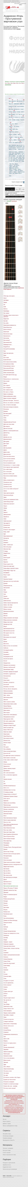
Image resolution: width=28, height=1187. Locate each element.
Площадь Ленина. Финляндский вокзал (12, 847)
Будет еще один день (8, 353)
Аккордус (6, 9)
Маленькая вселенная (9, 611)
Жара (5, 478)
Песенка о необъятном (9, 809)
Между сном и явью (8, 622)
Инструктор (6, 538)
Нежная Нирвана (7, 706)
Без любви (6, 323)
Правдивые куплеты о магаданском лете (13, 864)
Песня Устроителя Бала (9, 836)
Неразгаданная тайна (8, 719)
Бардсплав (6, 318)
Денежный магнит (8, 439)
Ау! (4, 304)
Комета (5, 577)
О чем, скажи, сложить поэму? (11, 759)
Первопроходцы (7, 805)
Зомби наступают (7, 521)
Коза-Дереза (6, 572)
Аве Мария (6, 300)
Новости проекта (6, 1121)
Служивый (6, 952)
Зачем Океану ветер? (8, 501)
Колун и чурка (7, 574)
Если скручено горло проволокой (11, 467)
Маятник (5, 615)
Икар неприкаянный (8, 536)
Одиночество (7, 766)
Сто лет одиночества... (9, 982)
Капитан (5, 559)
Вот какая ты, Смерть (8, 391)
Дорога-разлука (7, 454)
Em (17, 83)
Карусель (6, 561)
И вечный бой (7, 525)
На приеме (6, 652)
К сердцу (6, 551)
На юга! (5, 660)
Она (4, 783)
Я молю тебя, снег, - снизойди (10, 1086)
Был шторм (6, 357)
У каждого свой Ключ (8, 1021)
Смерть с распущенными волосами (12, 954)
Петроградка (6, 842)
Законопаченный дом (8, 495)
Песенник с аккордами (13, 9)
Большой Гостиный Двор (9, 348)
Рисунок (5, 909)
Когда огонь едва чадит (9, 566)
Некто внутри (7, 712)
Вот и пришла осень (8, 389)
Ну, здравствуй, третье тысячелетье (12, 755)
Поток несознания (8, 860)
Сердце (5, 939)
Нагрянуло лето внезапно (9, 665)
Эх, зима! (6, 1075)
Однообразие (7, 770)
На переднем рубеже (8, 650)
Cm (6, 83)
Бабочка (5, 308)
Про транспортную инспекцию (10, 877)
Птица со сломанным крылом (10, 894)
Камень (5, 555)
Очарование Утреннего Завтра (10, 796)
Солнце (5, 967)
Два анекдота (7, 426)
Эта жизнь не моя (8, 1071)
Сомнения (6, 969)
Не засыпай (6, 684)
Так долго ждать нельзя (9, 997)
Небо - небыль (7, 695)
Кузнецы (5, 583)
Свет (5, 924)
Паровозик (6, 800)
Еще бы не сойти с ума (9, 473)
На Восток (6, 648)
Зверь (5, 510)
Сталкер (5, 974)
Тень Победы (6, 1004)
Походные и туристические (9, 1162)
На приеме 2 (6, 654)
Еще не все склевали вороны (10, 475)
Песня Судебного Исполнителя (11, 834)
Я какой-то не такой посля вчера (11, 1083)
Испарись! (6, 542)
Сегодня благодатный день (10, 931)
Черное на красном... (8, 1051)
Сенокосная (6, 935)
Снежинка (6, 957)
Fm (20, 83)
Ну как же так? (7, 753)
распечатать (8, 84)
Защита (5, 506)
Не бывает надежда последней (11, 671)
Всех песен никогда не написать (11, 407)
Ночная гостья (7, 740)
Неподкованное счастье (9, 716)
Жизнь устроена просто (9, 480)
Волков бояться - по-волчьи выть (11, 379)
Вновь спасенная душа (9, 372)
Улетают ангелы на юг (9, 1025)
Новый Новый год (7, 736)
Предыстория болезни (9, 866)
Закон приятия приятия (9, 493)
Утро (5, 1036)
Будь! (5, 355)
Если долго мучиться (8, 460)
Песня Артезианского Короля (10, 817)
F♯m (23, 83)
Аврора (5, 302)
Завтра (5, 490)
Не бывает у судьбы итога (9, 673)
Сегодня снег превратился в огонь (11, 933)
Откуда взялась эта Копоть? (10, 794)
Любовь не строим (8, 607)
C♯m (9, 83)
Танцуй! (5, 1002)
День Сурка (6, 443)
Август (5, 298)
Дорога (5, 450)
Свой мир (6, 926)
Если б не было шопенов (9, 458)
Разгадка (6, 901)
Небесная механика (8, 691)
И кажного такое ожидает (9, 529)
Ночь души (6, 746)
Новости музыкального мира (9, 1154)
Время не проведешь (8, 394)
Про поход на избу (8, 875)
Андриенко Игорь (22, 9)
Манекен (5, 613)
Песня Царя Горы (7, 840)
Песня (5, 815)
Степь (5, 978)
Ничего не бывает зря (8, 727)
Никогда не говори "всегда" (10, 725)
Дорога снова (7, 452)
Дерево (5, 445)
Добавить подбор (7, 1123)
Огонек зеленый (7, 764)
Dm (11, 83)
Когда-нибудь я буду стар (9, 570)
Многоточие (6, 635)
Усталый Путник (7, 1030)
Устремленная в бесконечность (11, 1034)
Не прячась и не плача (9, 686)
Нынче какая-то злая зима (9, 757)
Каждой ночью (7, 553)
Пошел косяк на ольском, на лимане (12, 862)
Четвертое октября (8, 1055)
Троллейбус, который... (9, 1015)
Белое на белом (7, 329)
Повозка (5, 849)
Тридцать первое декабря (9, 1012)
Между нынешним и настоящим (11, 617)
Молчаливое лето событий (10, 637)
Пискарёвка (6, 845)
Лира (5, 589)
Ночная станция (7, 742)
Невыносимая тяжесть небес (10, 703)
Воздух (5, 376)
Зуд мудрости (7, 523)
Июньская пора (7, 549)
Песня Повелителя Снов (9, 827)
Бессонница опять (8, 342)
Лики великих (7, 587)
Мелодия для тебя (8, 624)
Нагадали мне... (7, 663)
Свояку (5, 929)
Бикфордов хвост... (8, 344)
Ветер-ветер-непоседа (9, 370)
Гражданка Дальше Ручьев (10, 422)
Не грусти (6, 678)
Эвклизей (6, 1062)
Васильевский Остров (9, 368)
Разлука (5, 903)
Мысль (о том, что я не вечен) (10, 645)
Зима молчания (7, 514)
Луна (5, 594)
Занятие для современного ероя (11, 499)
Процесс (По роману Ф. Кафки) (11, 888)
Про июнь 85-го (7, 870)
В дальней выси (7, 359)
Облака (5, 762)
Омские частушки (8, 779)
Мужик (5, 639)
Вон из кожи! (6, 381)
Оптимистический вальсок (10, 785)
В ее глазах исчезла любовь (10, 361)
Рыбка (5, 916)
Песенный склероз (8, 813)
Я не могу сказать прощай (9, 1088)
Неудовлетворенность (9, 723)
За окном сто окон (8, 486)
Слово (5, 950)
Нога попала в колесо (8, 738)
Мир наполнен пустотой (9, 630)
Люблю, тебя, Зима (8, 604)
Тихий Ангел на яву (8, 1006)
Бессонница (6, 338)
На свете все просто (8, 658)
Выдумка (6, 411)
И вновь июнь (7, 527)
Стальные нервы (7, 976)
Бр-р (5, 351)
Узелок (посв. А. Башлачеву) (10, 1023)
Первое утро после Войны (9, 802)
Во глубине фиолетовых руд (10, 374)
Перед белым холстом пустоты (11, 807)
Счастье (5, 993)
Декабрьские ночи (8, 437)
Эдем (5, 1064)
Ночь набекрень (7, 749)
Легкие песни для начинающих (10, 1169)
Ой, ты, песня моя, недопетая (10, 774)
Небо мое (6, 699)
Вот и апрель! (7, 385)
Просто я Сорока (7, 883)
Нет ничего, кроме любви (9, 721)
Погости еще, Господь (9, 851)
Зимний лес (6, 516)
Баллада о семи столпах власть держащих (11, 316)
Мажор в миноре (7, 609)
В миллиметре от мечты (9, 366)
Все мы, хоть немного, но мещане (11, 402)
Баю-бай (5, 320)
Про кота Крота (7, 873)
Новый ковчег (7, 734)
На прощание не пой (8, 656)
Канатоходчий (7, 557)
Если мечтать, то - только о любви (11, 465)
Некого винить (7, 710)
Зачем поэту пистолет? (9, 503)
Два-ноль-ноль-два (8, 428)
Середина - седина (8, 941)
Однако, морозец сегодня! (9, 768)
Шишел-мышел (7, 1060)
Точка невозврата (7, 1010)
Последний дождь (8, 855)
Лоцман (5, 592)
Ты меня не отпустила (9, 1019)
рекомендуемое (7, 2)
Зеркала (5, 512)
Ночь (5, 744)
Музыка (5, 641)
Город (5, 419)
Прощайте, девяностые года (10, 890)
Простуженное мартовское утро (11, 886)
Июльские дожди (7, 546)
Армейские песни (7, 1164)
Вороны (5, 383)
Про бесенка (6, 868)
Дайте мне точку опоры (9, 424)
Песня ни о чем (7, 822)
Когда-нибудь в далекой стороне (11, 568)
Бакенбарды (6, 311)
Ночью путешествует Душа (10, 751)
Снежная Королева (8, 959)
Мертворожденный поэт (9, 628)
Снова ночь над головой (9, 963)
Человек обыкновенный (9, 1047)
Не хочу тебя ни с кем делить (10, 688)
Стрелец (5, 987)
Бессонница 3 (7, 340)
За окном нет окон (8, 482)
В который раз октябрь (9, 364)
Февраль (6, 1040)
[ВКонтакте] (24, 182)
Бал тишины (6, 313)
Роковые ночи (7, 911)
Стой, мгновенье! (7, 984)
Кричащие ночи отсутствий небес (11, 581)
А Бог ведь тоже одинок (9, 295)
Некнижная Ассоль (8, 708)
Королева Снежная (8, 579)
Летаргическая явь (8, 585)
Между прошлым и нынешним (10, 620)
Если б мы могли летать (9, 456)
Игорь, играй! (7, 531)
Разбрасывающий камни (9, 898)
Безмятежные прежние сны (10, 325)
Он (4, 781)
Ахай (5, 306)
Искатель (6, 540)
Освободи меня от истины (9, 790)
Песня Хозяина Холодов (9, 838)
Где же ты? (6, 415)
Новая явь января (8, 731)
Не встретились (7, 675)
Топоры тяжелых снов (9, 1008)
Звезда (5, 508)
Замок (5, 497)
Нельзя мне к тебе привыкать (10, 714)
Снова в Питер (7, 961)
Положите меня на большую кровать (12, 853)
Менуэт (5, 626)
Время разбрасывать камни (10, 396)
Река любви (6, 907)
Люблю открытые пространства (11, 602)
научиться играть (15, 0)
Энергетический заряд (9, 1068)
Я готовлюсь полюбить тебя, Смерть (12, 1077)
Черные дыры (7, 1053)
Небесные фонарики (8, 693)
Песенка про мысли (8, 811)
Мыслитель (6, 643)
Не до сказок (6, 680)
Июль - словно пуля (8, 544)
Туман (5, 1017)
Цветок (5, 1045)
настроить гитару (7, 0)
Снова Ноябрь (7, 965)
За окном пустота (7, 484)
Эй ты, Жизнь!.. (7, 1066)
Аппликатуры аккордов (8, 1135)
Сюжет (5, 995)
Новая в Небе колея (8, 729)
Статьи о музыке (6, 1152)
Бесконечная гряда (8, 333)
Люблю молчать (7, 600)
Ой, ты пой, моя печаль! (9, 772)
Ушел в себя (6, 1038)
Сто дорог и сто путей (9, 980)
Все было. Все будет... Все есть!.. (11, 400)
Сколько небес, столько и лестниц (11, 948)
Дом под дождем (7, 447)
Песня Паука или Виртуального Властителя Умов (11, 825)
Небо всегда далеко (8, 697)
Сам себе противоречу (9, 918)
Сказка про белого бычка (9, 946)
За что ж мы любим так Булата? (11, 488)
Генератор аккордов (7, 1138)
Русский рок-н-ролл (8, 913)
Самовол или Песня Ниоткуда (10, 920)
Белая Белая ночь (8, 327)
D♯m (14, 83)
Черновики (6, 1049)
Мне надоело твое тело (9, 632)
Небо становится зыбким (9, 701)
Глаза (5, 417)
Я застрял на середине (9, 1081)
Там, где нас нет (7, 1000)
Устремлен (6, 1032)
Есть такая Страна (8, 469)
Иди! (5, 533)
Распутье (6, 905)
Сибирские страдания (8, 944)
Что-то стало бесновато (9, 1058)
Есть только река (7, 471)
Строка (5, 989)
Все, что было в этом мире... (10, 404)
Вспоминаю (6, 409)
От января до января (8, 792)
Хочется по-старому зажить (10, 1043)
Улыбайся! (6, 1028)
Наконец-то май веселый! (9, 667)
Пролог (5, 879)
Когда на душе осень (8, 564)
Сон (4, 972)
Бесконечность (7, 336)
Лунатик (5, 596)
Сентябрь (6, 937)
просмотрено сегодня (15, 2)
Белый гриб (6, 331)
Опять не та (6, 787)
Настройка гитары (7, 1133)
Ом (4, 777)
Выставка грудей (7, 413)
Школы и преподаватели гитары (10, 1125)
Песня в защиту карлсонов (10, 820)
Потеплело (6, 858)
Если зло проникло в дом (9, 462)
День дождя (6, 441)
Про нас (4, 1119)
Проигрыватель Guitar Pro (8, 1140)
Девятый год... (7, 432)
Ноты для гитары (7, 1150)
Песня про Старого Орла (9, 832)
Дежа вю (6, 435)
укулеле (18, 29)
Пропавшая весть (7, 881)
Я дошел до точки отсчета (10, 1079)
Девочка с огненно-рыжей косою (11, 430)
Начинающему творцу (9, 669)
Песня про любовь (8, 830)
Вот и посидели (7, 387)
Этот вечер (6, 1073)
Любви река (6, 598)
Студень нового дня (8, 991)
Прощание (6, 892)
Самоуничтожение (8, 922)
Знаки (5, 518)
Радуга (5, 896)
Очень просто (7, 798)
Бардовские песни (7, 1167)
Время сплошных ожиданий (10, 398)
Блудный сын (7, 346)
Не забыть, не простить (9, 682)
